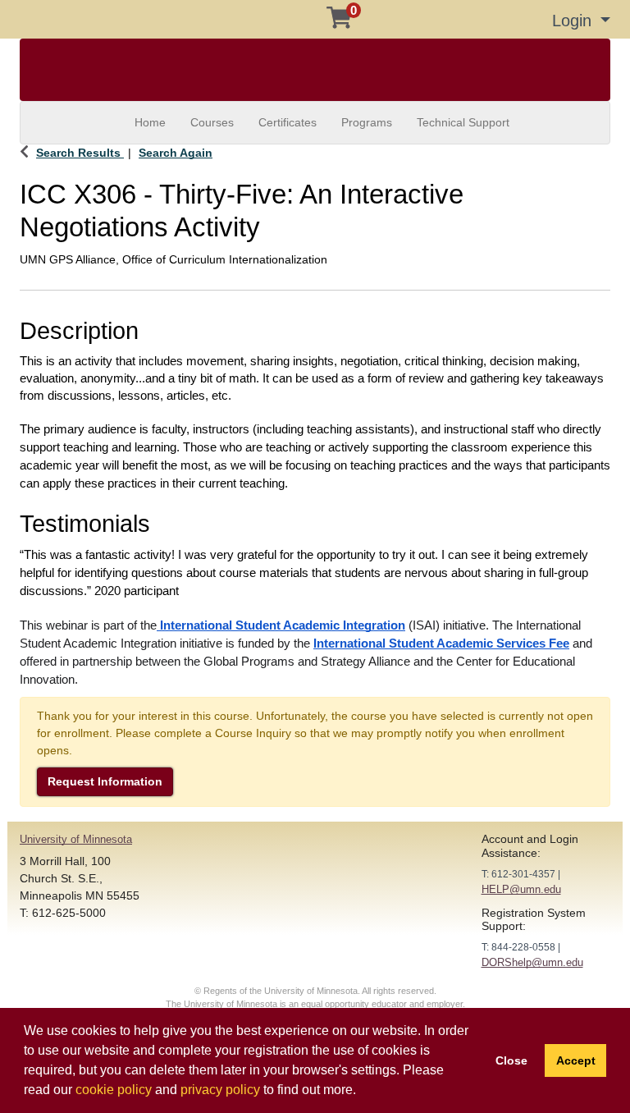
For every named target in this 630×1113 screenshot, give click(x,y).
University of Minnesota (76, 839)
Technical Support (463, 122)
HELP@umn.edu (521, 889)
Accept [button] (576, 1060)
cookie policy (113, 1090)
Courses (212, 122)
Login (574, 20)
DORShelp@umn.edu (532, 962)
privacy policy (220, 1090)
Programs (366, 122)
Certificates (287, 122)
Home (150, 122)
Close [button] (511, 1060)
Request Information (105, 781)
